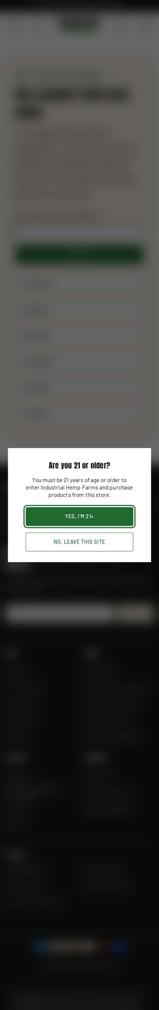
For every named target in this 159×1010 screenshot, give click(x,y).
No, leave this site (79, 542)
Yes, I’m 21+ (79, 516)
